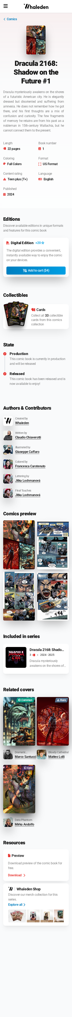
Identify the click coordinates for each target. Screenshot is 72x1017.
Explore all (15, 905)
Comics (12, 19)
